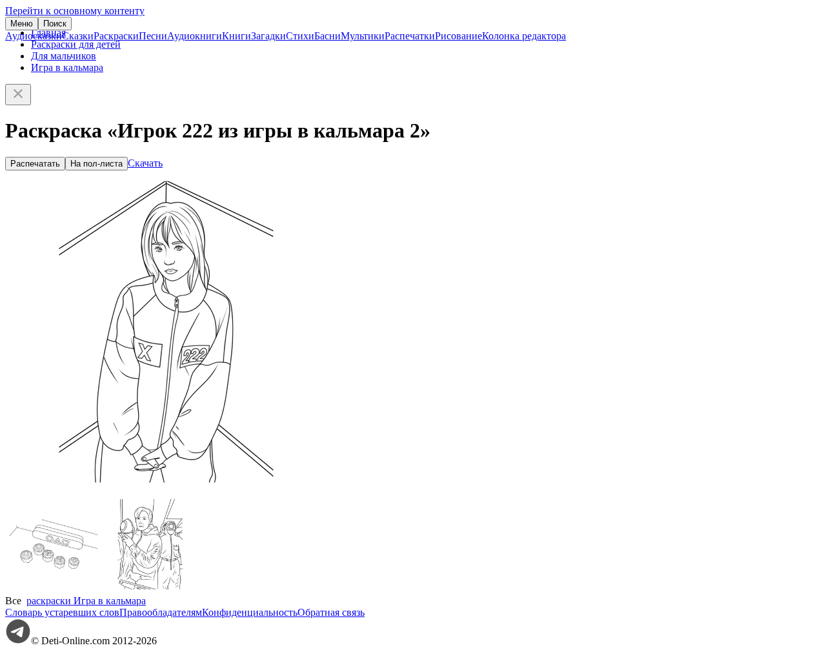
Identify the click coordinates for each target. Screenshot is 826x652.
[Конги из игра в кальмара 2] (53, 589)
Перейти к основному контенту (75, 10)
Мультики (363, 35)
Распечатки (410, 35)
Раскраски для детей (76, 44)
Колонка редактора (524, 35)
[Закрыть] (18, 94)
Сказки (78, 35)
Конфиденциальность (249, 612)
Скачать (145, 163)
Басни (327, 35)
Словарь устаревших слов (62, 612)
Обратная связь (331, 612)
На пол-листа (96, 163)
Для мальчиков (63, 55)
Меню (21, 23)
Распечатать (35, 163)
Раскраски (116, 35)
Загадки (268, 35)
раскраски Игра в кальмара (86, 600)
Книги (236, 35)
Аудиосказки (33, 35)
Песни (153, 35)
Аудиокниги (194, 35)
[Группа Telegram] (18, 640)
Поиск (54, 23)
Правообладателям (160, 612)
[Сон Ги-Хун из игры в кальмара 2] (150, 589)
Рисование (458, 35)
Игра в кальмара (67, 67)
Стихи (300, 35)
